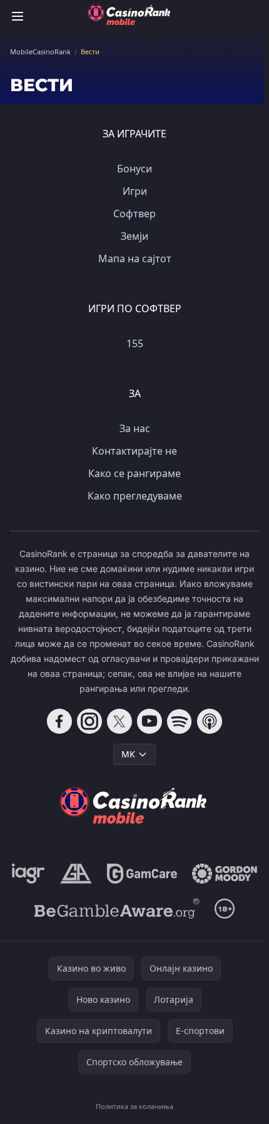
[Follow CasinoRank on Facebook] (59, 721)
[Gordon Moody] (224, 874)
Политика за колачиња (134, 1106)
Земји (134, 236)
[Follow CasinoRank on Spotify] (179, 721)
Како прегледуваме (135, 496)
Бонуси (134, 168)
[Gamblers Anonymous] (76, 874)
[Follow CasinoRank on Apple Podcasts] (209, 721)
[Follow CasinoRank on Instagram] (89, 721)
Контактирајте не (134, 451)
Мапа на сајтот (134, 258)
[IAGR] (28, 874)
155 (134, 343)
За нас (134, 428)
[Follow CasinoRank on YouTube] (149, 721)
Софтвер (134, 213)
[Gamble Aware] (117, 909)
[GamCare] (141, 874)
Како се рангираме (134, 473)
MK (128, 754)
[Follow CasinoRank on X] (119, 721)
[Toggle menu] (17, 16)
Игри (135, 191)
